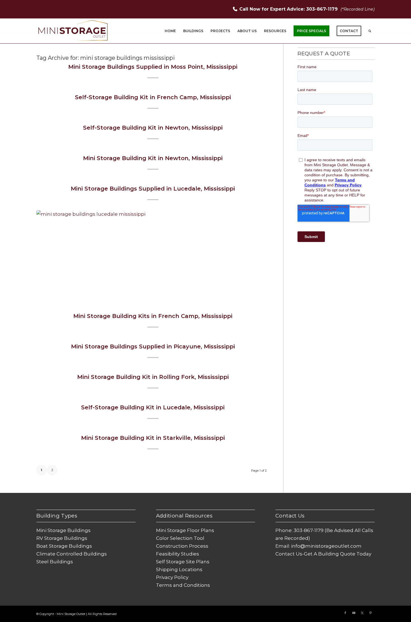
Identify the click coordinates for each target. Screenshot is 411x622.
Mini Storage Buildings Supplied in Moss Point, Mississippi (152, 66)
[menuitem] (170, 31)
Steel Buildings (54, 561)
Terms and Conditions (183, 585)
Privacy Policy (172, 577)
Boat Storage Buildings (64, 546)
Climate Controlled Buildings (71, 554)
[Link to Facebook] (345, 613)
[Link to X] (362, 613)
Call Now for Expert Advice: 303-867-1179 (289, 9)
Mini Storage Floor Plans (185, 530)
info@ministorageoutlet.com (326, 546)
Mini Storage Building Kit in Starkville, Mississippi (153, 438)
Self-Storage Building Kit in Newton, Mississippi (153, 127)
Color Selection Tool (180, 538)
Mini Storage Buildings (63, 530)
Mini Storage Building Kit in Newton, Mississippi (153, 158)
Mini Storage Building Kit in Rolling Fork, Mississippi (153, 377)
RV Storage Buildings (61, 538)
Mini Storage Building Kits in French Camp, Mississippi (152, 316)
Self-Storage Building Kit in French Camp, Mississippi (153, 97)
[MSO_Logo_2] (73, 31)
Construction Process (182, 546)
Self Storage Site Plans (182, 561)
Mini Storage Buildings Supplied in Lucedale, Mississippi (153, 188)
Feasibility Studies (177, 554)
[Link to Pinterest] (370, 613)
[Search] (370, 31)
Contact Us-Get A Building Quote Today (323, 554)
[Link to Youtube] (353, 613)
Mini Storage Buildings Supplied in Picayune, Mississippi (153, 346)
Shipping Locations (179, 569)
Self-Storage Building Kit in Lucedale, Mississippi (153, 407)
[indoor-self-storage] (152, 254)
